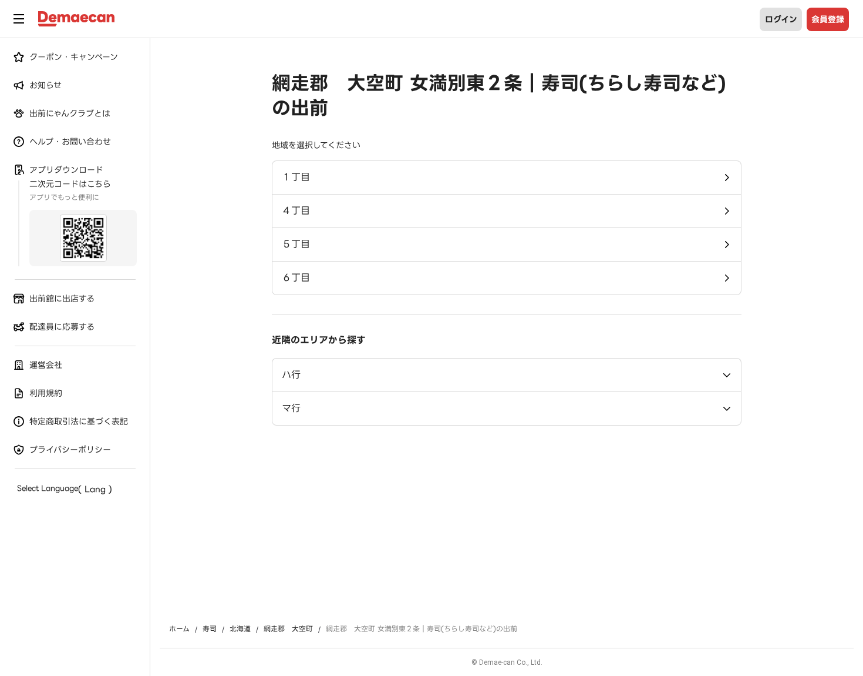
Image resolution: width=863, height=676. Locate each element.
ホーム (179, 629)
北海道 (240, 629)
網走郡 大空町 (288, 629)
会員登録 (827, 19)
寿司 (210, 629)
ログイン (781, 19)
